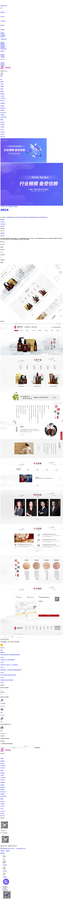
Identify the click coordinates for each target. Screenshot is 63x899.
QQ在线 (4, 888)
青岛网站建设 (9, 217)
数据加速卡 (2, 43)
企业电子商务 (3, 48)
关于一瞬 (2, 59)
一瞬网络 (7, 850)
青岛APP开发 (15, 217)
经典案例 (2, 29)
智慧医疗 (2, 42)
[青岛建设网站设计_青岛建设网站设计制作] (18, 637)
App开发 (2, 34)
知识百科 (2, 54)
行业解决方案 (3, 39)
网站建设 (2, 12)
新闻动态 (2, 51)
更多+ (1, 650)
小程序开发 (2, 20)
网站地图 (2, 853)
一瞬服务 (1, 758)
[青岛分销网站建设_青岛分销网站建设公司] (4, 637)
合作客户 (2, 63)
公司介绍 (2, 62)
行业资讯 (2, 55)
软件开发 (2, 25)
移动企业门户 (3, 46)
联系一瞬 (2, 65)
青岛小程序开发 (21, 217)
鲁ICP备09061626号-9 (21, 848)
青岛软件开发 (28, 217)
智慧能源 (2, 47)
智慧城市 (2, 45)
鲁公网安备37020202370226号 (8, 848)
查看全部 (2, 652)
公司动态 (2, 57)
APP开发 (2, 16)
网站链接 (2, 233)
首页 (1, 7)
